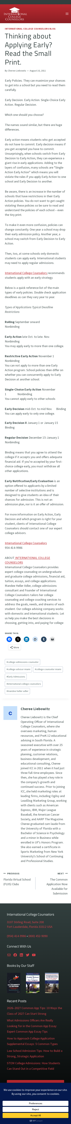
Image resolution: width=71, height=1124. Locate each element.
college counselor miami (48, 669)
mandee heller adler (17, 691)
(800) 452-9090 (38, 936)
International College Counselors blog (30, 28)
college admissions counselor (23, 662)
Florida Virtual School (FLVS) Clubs (17, 879)
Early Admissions (16, 676)
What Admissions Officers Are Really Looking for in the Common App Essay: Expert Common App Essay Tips (32, 1025)
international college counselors (24, 683)
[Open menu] (67, 13)
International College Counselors (26, 273)
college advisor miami (18, 669)
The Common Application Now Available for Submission (57, 883)
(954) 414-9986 (16, 936)
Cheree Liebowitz (17, 70)
